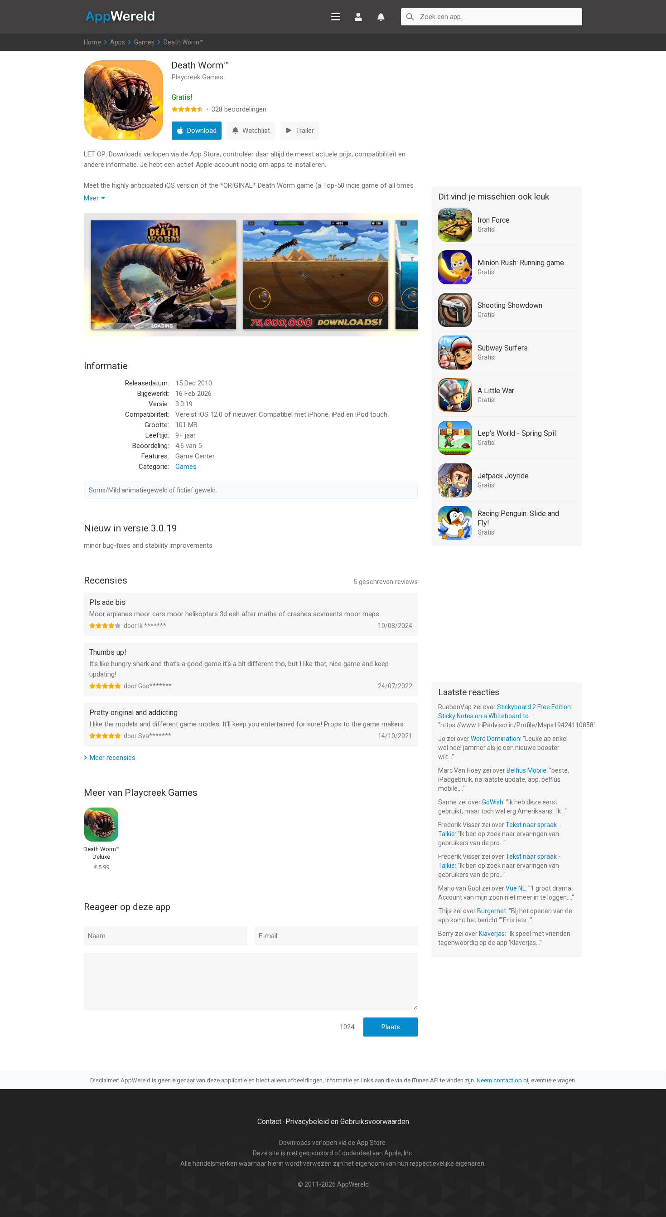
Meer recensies (112, 758)
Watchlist (381, 16)
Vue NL (516, 888)
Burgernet (491, 911)
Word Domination (495, 738)
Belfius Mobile (526, 770)
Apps (117, 42)
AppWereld (120, 16)
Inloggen (358, 16)
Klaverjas (492, 933)
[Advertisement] (507, 117)
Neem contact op (499, 1080)
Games (144, 42)
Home (92, 42)
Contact (269, 1121)
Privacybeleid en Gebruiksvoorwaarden (347, 1121)
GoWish (492, 802)
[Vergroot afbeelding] (163, 274)
